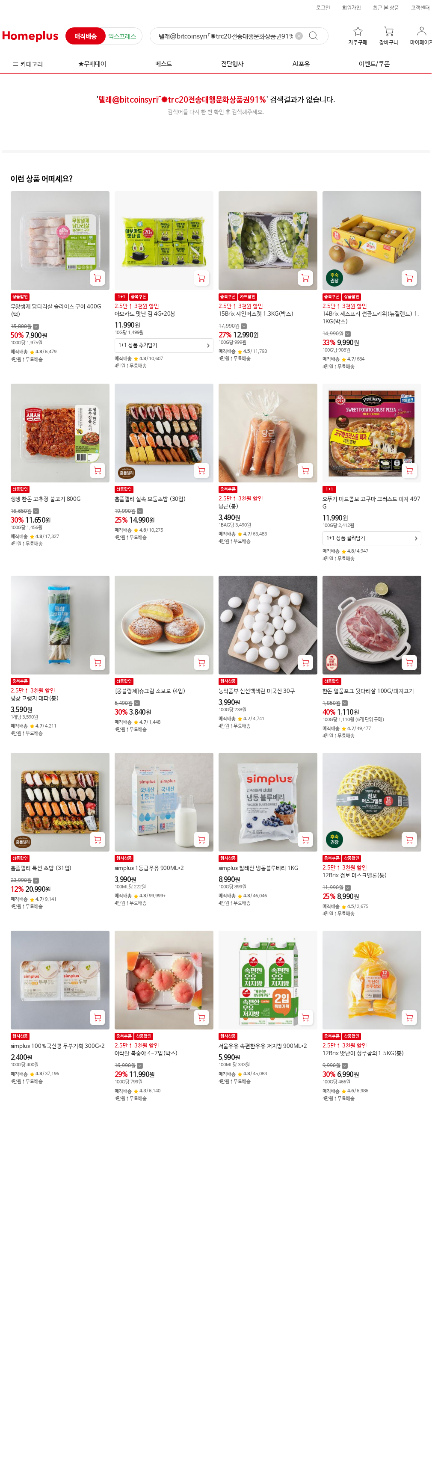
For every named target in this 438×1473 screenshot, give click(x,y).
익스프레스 (122, 36)
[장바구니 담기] (97, 278)
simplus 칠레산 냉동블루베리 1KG (258, 868)
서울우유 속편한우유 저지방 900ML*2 (263, 1046)
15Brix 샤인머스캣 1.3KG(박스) (256, 314)
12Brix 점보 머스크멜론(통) (355, 876)
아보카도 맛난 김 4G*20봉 (145, 314)
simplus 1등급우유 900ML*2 (149, 868)
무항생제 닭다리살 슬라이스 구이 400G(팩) (56, 311)
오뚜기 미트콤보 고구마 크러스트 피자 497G (371, 503)
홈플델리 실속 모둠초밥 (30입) (150, 499)
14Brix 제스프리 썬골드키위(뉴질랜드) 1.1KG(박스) (371, 318)
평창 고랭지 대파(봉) (35, 698)
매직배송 (85, 36)
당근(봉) (229, 506)
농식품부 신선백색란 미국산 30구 (257, 691)
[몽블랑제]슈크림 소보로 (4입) (150, 691)
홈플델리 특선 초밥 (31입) (41, 868)
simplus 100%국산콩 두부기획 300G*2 (58, 1046)
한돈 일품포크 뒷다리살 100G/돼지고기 (368, 691)
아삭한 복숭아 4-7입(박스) (146, 1053)
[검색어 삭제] (299, 36)
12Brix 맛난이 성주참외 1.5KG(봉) (363, 1053)
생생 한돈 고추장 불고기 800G (46, 499)
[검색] (317, 35)
